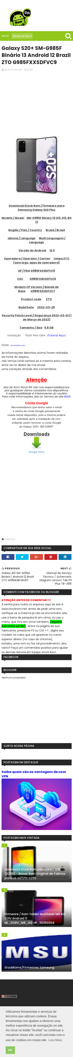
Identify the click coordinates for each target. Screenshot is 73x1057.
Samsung (9, 539)
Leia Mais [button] (55, 1040)
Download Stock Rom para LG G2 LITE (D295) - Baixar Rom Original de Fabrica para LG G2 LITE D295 (34, 873)
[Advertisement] (37, 103)
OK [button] (10, 1050)
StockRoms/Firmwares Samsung (29, 967)
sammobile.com (17, 345)
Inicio (5, 36)
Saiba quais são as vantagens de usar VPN (34, 774)
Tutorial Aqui (56, 335)
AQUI (67, 396)
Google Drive (36, 451)
